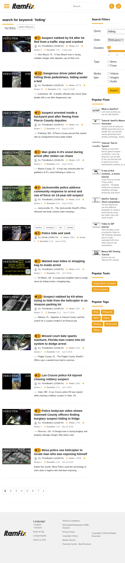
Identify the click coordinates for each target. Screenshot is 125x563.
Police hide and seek (56, 233)
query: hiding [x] (26, 27)
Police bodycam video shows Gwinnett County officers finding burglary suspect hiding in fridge (58, 414)
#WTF (96, 318)
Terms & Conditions (71, 521)
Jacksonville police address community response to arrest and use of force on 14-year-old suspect (58, 191)
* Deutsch (37, 528)
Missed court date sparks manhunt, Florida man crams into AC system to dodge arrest (59, 339)
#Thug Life (107, 312)
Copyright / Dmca (70, 536)
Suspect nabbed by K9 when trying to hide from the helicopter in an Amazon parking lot (61, 300)
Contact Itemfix (39, 536)
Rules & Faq (38, 532)
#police (39, 227)
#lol (60, 227)
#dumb (70, 227)
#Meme (96, 330)
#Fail (96, 312)
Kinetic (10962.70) (50, 237)
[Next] (43, 491)
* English (37, 525)
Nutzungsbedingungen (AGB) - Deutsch (76, 526)
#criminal (50, 227)
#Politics (97, 324)
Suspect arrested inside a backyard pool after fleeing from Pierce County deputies (56, 116)
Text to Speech (100, 289)
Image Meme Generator (104, 283)
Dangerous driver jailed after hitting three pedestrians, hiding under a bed (61, 77)
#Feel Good (111, 324)
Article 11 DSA (39, 540)
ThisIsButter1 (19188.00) (53, 46)
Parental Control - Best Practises (76, 544)
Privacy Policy (68, 532)
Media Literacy (69, 540)
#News (106, 318)
